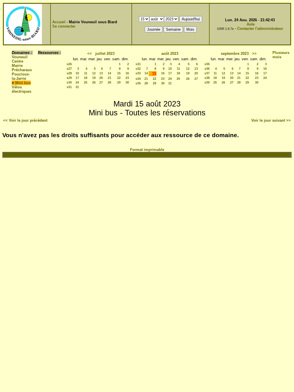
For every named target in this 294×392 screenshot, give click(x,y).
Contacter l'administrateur (260, 28)
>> (254, 53)
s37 (207, 73)
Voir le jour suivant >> (271, 120)
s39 (207, 82)
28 (109, 82)
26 (94, 82)
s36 (207, 68)
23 (127, 77)
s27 (69, 68)
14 (109, 73)
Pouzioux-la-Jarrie (21, 76)
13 (101, 73)
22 (119, 77)
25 (85, 82)
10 (77, 73)
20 (101, 77)
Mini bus (23, 83)
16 (127, 73)
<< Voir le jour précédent (25, 120)
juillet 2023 (105, 53)
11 (85, 73)
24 (77, 82)
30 (127, 82)
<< (89, 53)
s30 (69, 82)
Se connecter (64, 26)
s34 (138, 78)
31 (77, 87)
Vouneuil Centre (20, 59)
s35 (138, 83)
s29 (69, 77)
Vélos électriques (21, 89)
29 (119, 82)
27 (101, 82)
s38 (207, 77)
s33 (138, 73)
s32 (138, 68)
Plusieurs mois (280, 55)
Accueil (58, 22)
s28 (69, 73)
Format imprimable (147, 150)
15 (119, 73)
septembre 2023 (235, 53)
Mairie (17, 65)
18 (85, 77)
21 (109, 77)
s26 (69, 64)
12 (94, 73)
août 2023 (169, 53)
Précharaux (22, 70)
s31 (69, 87)
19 (94, 77)
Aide (251, 24)
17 (77, 77)
